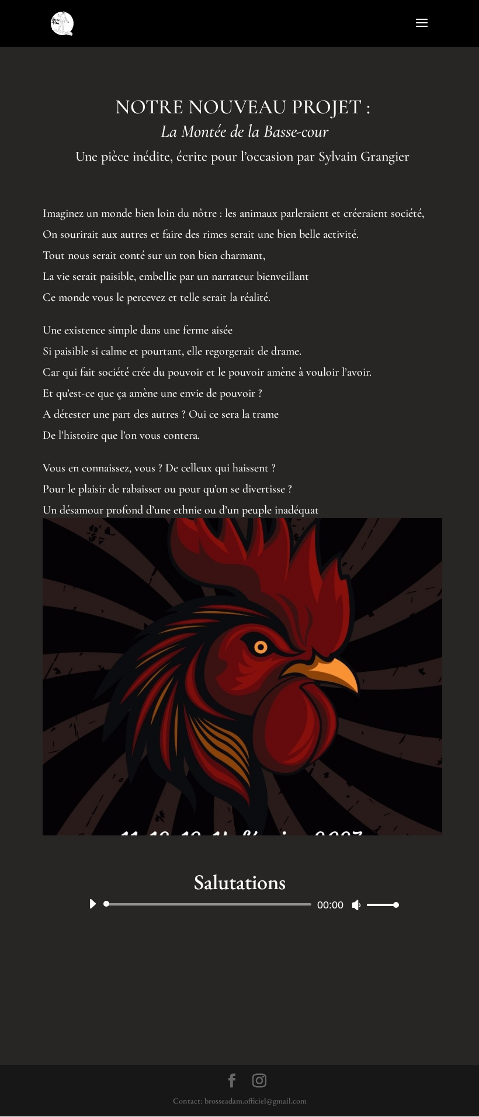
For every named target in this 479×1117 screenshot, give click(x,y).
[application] (239, 904)
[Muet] (356, 905)
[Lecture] (92, 903)
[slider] (379, 904)
